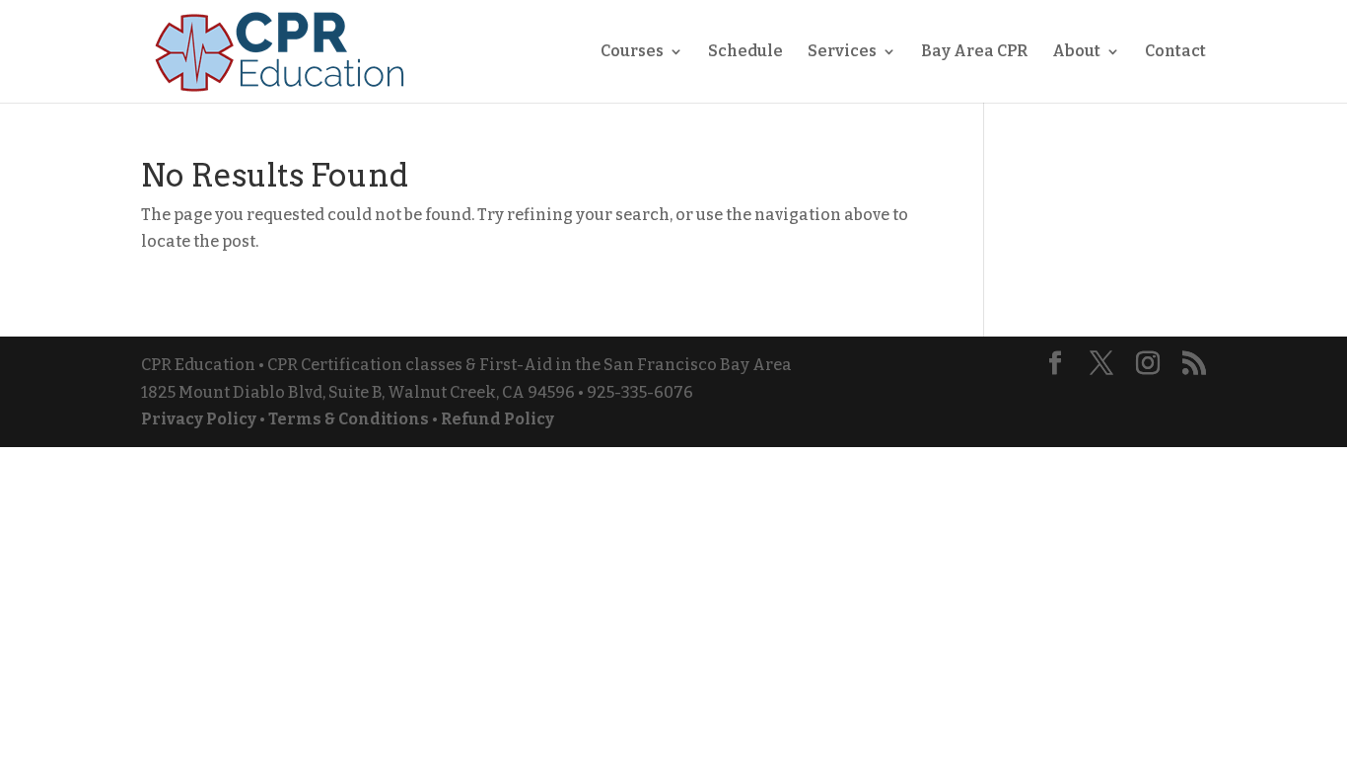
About (1076, 52)
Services (842, 52)
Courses (632, 52)
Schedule (745, 52)
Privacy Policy (198, 419)
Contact (1175, 52)
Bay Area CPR (974, 52)
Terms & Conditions (348, 419)
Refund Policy (497, 419)
